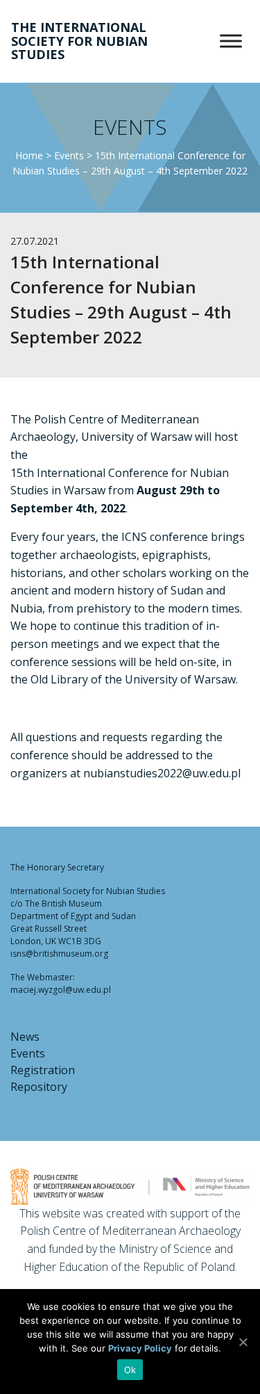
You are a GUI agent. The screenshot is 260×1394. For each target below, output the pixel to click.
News (25, 1036)
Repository (38, 1086)
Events (69, 155)
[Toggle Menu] (231, 41)
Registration (42, 1070)
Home (29, 155)
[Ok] (243, 1342)
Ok (130, 1369)
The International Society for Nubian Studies (79, 41)
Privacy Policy (140, 1348)
